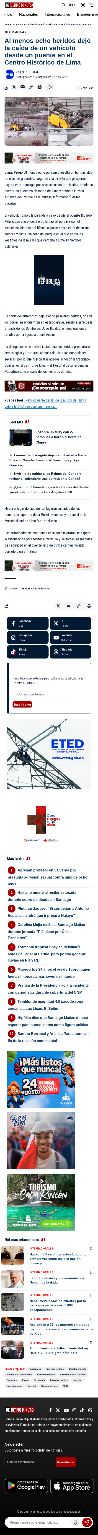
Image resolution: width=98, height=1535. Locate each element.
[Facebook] (28, 623)
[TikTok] (82, 1410)
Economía (39, 1380)
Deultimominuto (77, 1369)
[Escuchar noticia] (49, 87)
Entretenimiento (46, 1374)
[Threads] (70, 652)
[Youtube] (70, 637)
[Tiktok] (28, 652)
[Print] (39, 87)
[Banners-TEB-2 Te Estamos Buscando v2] (49, 158)
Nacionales (35, 1369)
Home (8, 24)
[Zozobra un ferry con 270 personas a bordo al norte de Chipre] (20, 437)
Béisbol (32, 1386)
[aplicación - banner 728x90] (49, 386)
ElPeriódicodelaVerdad (72, 1374)
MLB (65, 1386)
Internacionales (15, 31)
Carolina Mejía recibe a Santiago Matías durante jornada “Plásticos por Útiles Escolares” (46, 931)
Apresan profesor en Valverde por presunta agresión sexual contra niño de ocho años (48, 876)
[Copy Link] (31, 87)
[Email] (22, 87)
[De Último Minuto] (19, 5)
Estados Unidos (59, 1380)
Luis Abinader (14, 1386)
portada (77, 1380)
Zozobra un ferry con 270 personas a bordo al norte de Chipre (58, 437)
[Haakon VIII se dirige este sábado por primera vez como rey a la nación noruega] (12, 1255)
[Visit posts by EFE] (9, 74)
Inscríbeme (22, 704)
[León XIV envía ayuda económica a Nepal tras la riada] (12, 1279)
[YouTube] (66, 1410)
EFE (22, 71)
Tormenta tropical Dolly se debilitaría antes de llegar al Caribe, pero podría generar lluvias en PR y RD (46, 953)
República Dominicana (35, 588)
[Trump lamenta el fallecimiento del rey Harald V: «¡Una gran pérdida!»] (12, 1350)
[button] (63, 5)
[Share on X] (14, 87)
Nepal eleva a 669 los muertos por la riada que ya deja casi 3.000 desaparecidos (58, 1305)
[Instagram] (28, 637)
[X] (70, 623)
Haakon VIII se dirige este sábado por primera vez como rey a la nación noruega (59, 1258)
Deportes (12, 1380)
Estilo (25, 1380)
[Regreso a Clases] (41, 1079)
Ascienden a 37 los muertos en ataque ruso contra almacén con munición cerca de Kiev (61, 1329)
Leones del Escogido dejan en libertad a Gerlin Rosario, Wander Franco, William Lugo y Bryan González (48, 460)
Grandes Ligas (49, 1386)
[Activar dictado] (75, 1522)
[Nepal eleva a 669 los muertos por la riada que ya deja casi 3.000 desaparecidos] (12, 1302)
